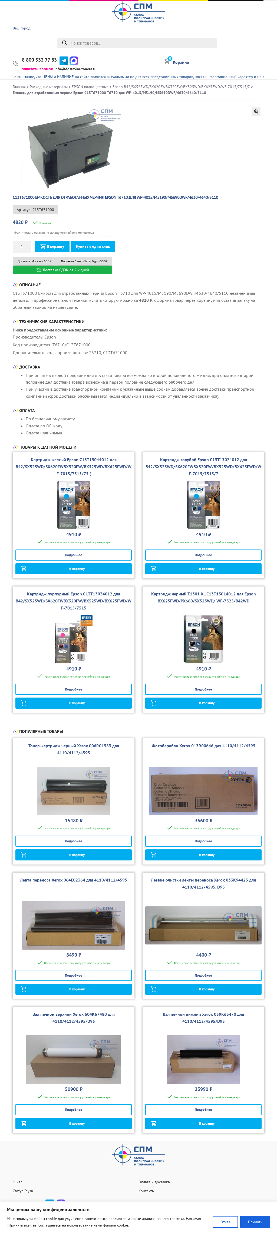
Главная (19, 86)
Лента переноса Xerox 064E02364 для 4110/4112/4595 (73, 880)
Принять (255, 1221)
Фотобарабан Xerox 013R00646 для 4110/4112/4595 (203, 745)
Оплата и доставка (154, 1182)
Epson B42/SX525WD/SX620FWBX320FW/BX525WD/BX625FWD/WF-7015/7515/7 (181, 86)
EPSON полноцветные (90, 86)
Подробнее (73, 555)
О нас (269, 18)
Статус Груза (23, 1190)
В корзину (55, 246)
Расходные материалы (49, 86)
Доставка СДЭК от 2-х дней (65, 269)
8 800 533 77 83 (39, 60)
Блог (270, 59)
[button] (256, 111)
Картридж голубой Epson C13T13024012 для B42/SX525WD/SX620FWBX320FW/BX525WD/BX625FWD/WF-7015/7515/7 (203, 466)
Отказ (225, 1221)
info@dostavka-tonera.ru (75, 68)
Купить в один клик (93, 246)
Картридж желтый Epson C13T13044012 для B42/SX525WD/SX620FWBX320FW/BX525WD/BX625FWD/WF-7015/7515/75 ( (73, 466)
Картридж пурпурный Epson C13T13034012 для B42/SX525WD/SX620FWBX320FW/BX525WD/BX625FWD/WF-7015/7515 (73, 601)
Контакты (146, 1190)
